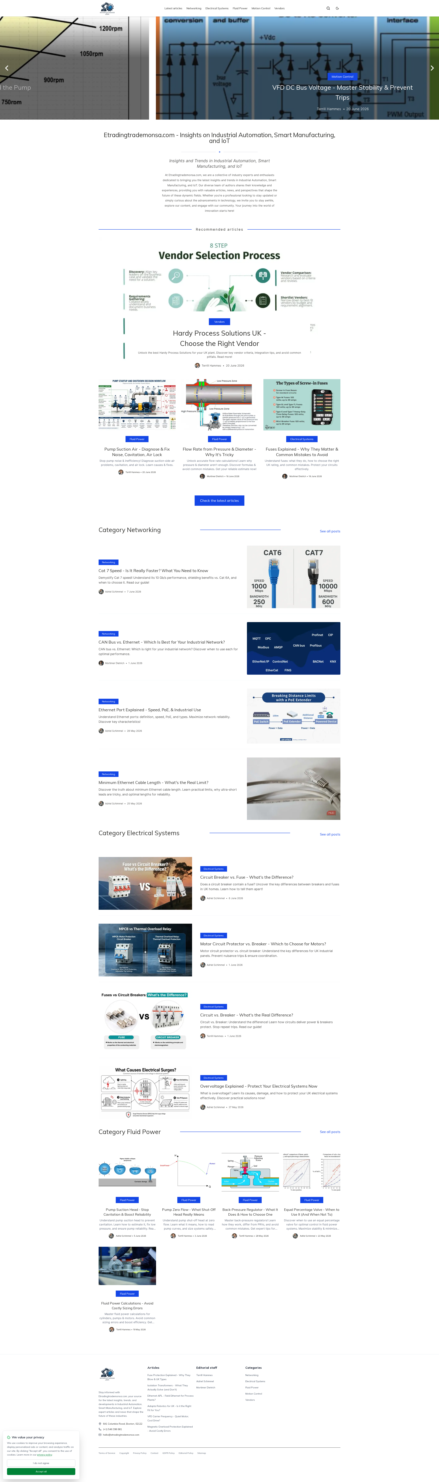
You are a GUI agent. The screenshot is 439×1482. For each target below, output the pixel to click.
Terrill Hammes (204, 1375)
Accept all (41, 1471)
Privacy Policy (139, 1453)
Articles (153, 1368)
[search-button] (328, 8)
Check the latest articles (219, 500)
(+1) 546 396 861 (112, 1429)
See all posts (330, 531)
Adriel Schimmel (205, 1381)
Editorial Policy (186, 1453)
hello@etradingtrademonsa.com (121, 1434)
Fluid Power (240, 8)
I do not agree (41, 1463)
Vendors (279, 8)
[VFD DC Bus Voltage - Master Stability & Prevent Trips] (219, 68)
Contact (154, 1453)
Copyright (124, 1453)
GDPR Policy (168, 1453)
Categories (253, 1368)
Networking (193, 8)
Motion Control (261, 8)
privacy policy (44, 1454)
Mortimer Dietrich (205, 1387)
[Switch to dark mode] (337, 8)
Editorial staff (206, 1368)
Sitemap (201, 1453)
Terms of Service (107, 1453)
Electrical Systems (217, 8)
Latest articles (173, 8)
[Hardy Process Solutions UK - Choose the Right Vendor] (219, 305)
